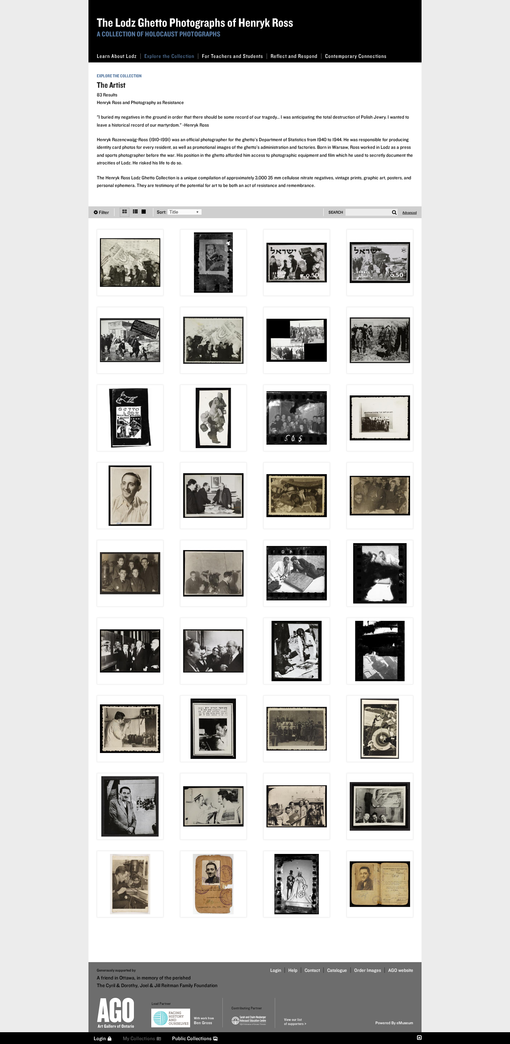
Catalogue (337, 970)
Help (292, 970)
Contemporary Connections (355, 56)
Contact (312, 970)
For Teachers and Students (232, 56)
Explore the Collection (169, 56)
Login (275, 970)
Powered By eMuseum (394, 1022)
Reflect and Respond (294, 56)
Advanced (409, 212)
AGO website (400, 970)
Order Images (367, 970)
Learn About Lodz (117, 56)
